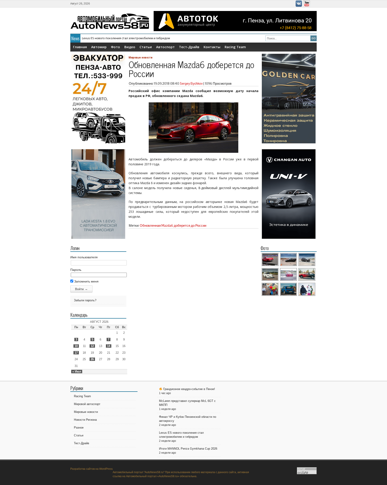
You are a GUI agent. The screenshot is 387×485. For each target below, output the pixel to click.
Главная (80, 47)
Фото (115, 47)
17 (76, 352)
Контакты (212, 47)
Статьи (146, 47)
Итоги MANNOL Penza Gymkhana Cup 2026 (188, 448)
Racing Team (235, 47)
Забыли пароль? (85, 300)
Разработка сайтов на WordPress (91, 468)
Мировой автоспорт (87, 404)
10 (76, 346)
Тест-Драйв (189, 47)
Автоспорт (165, 47)
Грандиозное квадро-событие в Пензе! (188, 389)
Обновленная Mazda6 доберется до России (173, 225)
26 (92, 359)
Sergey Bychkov (191, 83)
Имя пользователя (84, 257)
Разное (79, 427)
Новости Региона (85, 419)
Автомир (99, 47)
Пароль (75, 270)
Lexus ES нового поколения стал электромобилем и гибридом (126, 38)
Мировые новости (140, 57)
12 (92, 346)
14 (108, 346)
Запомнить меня (86, 281)
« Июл (76, 371)
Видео (129, 47)
